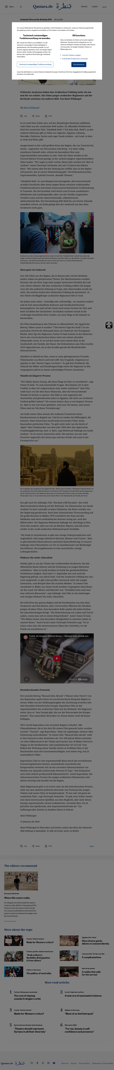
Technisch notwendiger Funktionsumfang (35, 64)
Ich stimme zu (78, 64)
